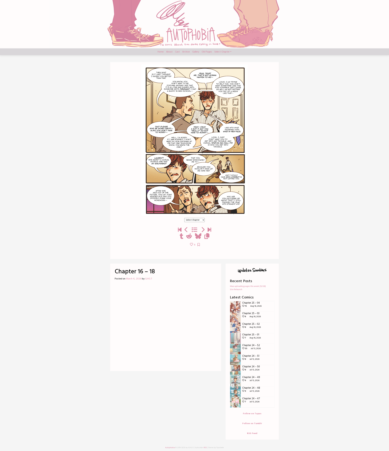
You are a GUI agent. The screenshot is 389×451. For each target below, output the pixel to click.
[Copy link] (206, 236)
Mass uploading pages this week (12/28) (248, 286)
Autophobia (170, 447)
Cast (177, 52)
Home (161, 52)
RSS (205, 447)
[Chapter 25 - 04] (209, 230)
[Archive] (194, 230)
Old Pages (207, 52)
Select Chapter (222, 52)
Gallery (195, 52)
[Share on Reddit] (189, 236)
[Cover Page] (179, 230)
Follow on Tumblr (252, 423)
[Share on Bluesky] (198, 236)
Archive (186, 52)
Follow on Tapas (252, 413)
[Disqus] (166, 327)
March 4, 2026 (133, 279)
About (169, 52)
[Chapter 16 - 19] (203, 230)
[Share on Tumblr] (181, 236)
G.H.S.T (148, 279)
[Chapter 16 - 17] (186, 230)
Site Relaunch (236, 289)
